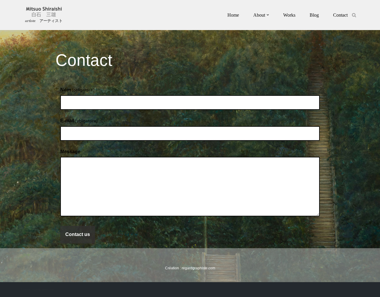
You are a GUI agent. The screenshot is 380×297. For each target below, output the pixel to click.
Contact (340, 15)
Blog (314, 15)
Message (70, 151)
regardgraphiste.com (198, 268)
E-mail (79, 120)
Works (289, 15)
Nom (77, 89)
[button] (268, 15)
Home (233, 15)
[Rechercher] (354, 15)
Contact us (77, 234)
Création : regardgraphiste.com (37, 289)
